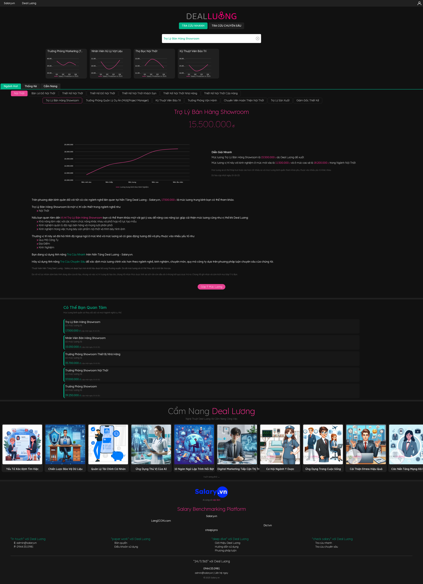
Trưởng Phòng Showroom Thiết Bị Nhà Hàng (92, 354)
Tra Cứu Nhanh (76, 254)
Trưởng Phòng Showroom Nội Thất (86, 370)
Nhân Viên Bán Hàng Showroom (85, 338)
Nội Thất (44, 210)
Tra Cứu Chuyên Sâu (73, 261)
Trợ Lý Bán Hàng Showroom (82, 322)
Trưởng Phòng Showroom (81, 386)
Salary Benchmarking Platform (211, 509)
